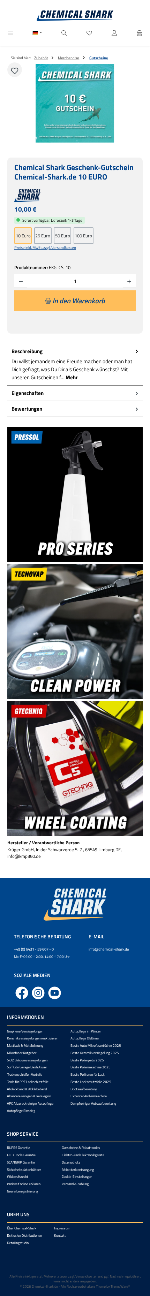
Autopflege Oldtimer (84, 1038)
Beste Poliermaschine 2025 (90, 1067)
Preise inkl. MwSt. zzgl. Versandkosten (45, 247)
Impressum (62, 1228)
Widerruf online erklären (23, 1184)
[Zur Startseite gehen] (75, 15)
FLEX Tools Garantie (21, 1155)
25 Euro (42, 235)
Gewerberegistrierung (22, 1191)
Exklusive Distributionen (24, 1235)
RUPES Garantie (18, 1147)
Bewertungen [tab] (27, 409)
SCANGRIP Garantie (21, 1162)
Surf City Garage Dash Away (27, 1067)
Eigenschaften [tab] (28, 393)
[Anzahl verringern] (20, 281)
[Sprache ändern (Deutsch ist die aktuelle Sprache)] (37, 33)
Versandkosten (86, 1276)
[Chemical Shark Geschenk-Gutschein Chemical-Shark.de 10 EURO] (75, 103)
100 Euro (83, 235)
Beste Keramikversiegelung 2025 (94, 1052)
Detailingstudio (18, 1242)
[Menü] (10, 33)
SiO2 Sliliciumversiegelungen (27, 1060)
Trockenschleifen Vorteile (24, 1074)
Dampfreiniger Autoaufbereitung (93, 1103)
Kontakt (60, 1235)
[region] (75, 103)
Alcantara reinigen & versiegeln (29, 1096)
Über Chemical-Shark (21, 1228)
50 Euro (62, 235)
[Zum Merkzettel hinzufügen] (14, 70)
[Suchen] (64, 33)
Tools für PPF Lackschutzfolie (27, 1081)
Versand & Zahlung (75, 1184)
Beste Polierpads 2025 (87, 1060)
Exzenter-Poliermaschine (88, 1096)
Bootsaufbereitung (83, 1089)
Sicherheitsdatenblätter (24, 1169)
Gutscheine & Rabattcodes (81, 1147)
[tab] (75, 365)
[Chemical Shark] (75, 195)
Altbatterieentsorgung (78, 1169)
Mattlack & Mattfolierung (25, 1045)
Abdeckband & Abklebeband (27, 1089)
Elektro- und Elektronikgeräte (83, 1155)
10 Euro (23, 235)
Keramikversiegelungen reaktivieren (32, 1038)
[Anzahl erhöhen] (129, 281)
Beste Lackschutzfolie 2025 (90, 1081)
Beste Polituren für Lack (87, 1074)
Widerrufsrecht (17, 1176)
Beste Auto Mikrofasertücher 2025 (95, 1045)
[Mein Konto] (114, 33)
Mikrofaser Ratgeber (21, 1052)
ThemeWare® (120, 1286)
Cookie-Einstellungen (77, 1176)
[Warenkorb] (139, 33)
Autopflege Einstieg (21, 1110)
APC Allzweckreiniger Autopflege (30, 1103)
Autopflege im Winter (85, 1031)
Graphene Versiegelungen (25, 1031)
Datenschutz (71, 1162)
